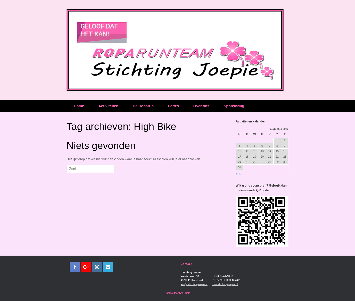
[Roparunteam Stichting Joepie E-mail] (108, 267)
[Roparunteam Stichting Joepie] (175, 50)
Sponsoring (234, 106)
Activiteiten (108, 106)
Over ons (201, 106)
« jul (238, 173)
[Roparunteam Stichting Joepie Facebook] (75, 267)
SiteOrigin (184, 293)
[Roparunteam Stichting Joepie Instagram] (97, 267)
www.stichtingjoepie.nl (225, 284)
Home (79, 106)
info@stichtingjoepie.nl (194, 284)
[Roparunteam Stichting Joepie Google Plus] (86, 267)
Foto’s (173, 106)
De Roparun (143, 106)
